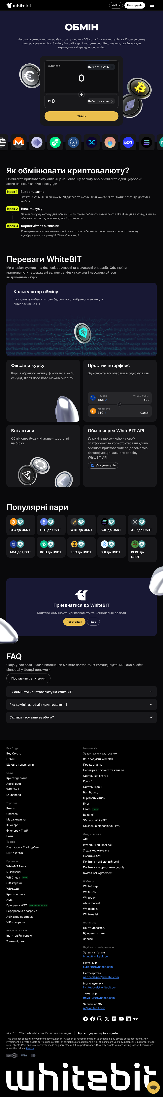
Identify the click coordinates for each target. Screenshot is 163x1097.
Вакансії (88, 814)
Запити (88, 939)
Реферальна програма (21, 911)
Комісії (87, 781)
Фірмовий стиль (94, 798)
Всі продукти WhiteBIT (98, 759)
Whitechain (90, 908)
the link (30, 1048)
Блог (86, 803)
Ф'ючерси (13, 825)
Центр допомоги (94, 927)
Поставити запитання (28, 678)
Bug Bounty (90, 792)
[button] (81, 101)
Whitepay (89, 897)
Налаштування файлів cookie (98, 1033)
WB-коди (12, 888)
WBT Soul (12, 789)
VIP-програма (15, 922)
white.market (91, 903)
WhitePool (89, 892)
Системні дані (92, 786)
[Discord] (114, 1018)
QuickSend (13, 872)
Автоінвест (13, 783)
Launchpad (13, 794)
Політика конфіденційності (101, 861)
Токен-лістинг (15, 941)
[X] (107, 1018)
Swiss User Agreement (98, 873)
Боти (9, 836)
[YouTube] (121, 1018)
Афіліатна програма (19, 916)
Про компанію (92, 764)
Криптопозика (15, 894)
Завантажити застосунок (100, 753)
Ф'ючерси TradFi (17, 830)
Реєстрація (135, 5)
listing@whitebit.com (96, 956)
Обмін (81, 116)
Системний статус (95, 775)
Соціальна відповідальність (101, 825)
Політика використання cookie (103, 867)
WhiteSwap (90, 886)
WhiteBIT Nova (16, 866)
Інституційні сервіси (19, 935)
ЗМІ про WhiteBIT (95, 820)
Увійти (116, 5)
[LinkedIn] (128, 1018)
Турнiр (10, 841)
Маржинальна (16, 819)
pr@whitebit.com (94, 1008)
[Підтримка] (153, 1087)
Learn (86, 809)
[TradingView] (135, 1018)
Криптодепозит (16, 778)
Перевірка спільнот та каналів (103, 770)
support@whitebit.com (98, 966)
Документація (106, 465)
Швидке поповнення (20, 764)
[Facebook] (92, 1018)
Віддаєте (54, 65)
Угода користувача (96, 850)
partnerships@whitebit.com (101, 977)
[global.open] (152, 5)
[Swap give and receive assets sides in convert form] (81, 94)
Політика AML (92, 856)
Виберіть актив (98, 67)
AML (9, 899)
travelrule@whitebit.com (99, 997)
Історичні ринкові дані (98, 845)
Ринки (10, 808)
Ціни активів (14, 852)
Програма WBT (16, 905)
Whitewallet (90, 914)
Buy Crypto (13, 753)
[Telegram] (85, 1018)
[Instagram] (99, 1018)
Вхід (93, 621)
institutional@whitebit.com (100, 987)
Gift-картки (14, 883)
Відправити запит (95, 933)
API (85, 839)
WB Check (13, 877)
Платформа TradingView (22, 847)
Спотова (12, 813)
